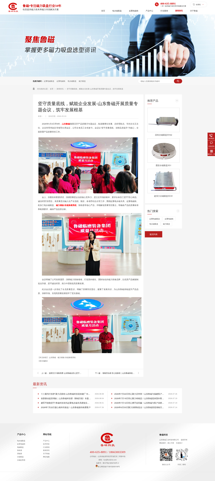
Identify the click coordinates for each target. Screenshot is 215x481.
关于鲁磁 (194, 10)
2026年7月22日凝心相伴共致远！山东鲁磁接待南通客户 (66, 407)
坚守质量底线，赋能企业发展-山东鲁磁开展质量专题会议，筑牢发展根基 (95, 88)
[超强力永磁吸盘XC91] (163, 181)
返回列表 (154, 234)
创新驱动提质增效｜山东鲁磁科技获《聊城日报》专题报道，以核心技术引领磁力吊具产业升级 (66, 398)
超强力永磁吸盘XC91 (163, 195)
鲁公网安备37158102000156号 (109, 466)
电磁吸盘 (20, 447)
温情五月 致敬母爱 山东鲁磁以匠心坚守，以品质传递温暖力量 (65, 373)
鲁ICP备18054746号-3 (111, 463)
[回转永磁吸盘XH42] (163, 120)
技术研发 (46, 444)
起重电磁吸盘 (49, 81)
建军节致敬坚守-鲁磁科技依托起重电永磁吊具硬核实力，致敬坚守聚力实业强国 (66, 402)
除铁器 (19, 450)
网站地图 (46, 456)
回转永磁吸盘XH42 (163, 134)
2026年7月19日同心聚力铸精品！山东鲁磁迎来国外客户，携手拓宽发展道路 (139, 398)
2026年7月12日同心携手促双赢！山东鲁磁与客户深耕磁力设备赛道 (139, 402)
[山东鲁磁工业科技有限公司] (13, 7)
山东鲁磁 (52, 357)
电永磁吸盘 (117, 10)
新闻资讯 (179, 10)
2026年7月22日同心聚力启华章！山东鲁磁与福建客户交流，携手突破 (139, 393)
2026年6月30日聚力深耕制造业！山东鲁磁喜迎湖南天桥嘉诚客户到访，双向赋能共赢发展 (139, 407)
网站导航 (47, 434)
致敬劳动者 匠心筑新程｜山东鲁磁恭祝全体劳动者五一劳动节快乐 (119, 373)
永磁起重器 (21, 460)
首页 (103, 10)
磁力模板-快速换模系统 (67, 357)
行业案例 (164, 10)
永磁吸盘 (20, 456)
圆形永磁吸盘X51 (163, 165)
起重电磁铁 (133, 10)
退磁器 (19, 453)
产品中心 (149, 10)
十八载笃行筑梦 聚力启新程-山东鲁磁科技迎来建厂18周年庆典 (66, 393)
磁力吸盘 (82, 81)
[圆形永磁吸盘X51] (163, 150)
